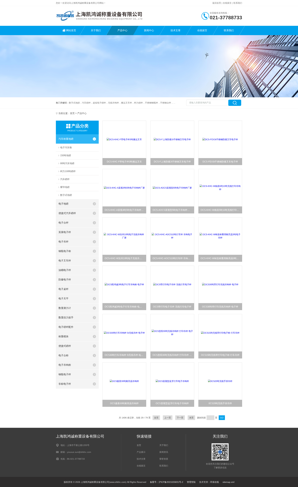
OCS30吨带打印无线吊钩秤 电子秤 (220, 306)
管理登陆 (191, 482)
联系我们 (237, 3)
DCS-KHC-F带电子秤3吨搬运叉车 (124, 161)
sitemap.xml (228, 482)
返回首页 (216, 3)
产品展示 (141, 452)
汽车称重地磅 (66, 139)
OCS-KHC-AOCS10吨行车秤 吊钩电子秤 (173, 258)
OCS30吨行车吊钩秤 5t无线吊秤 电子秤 (125, 355)
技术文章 (176, 30)
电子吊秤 (63, 241)
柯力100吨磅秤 (68, 171)
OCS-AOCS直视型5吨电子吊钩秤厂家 (172, 210)
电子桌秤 (63, 289)
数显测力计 (65, 308)
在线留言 (227, 3)
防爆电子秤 (65, 279)
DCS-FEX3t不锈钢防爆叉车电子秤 (220, 161)
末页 (191, 417)
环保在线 (214, 482)
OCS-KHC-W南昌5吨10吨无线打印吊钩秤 (221, 210)
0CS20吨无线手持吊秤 (220, 403)
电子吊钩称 (65, 365)
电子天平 (63, 298)
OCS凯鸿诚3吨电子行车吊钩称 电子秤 (124, 306)
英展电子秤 (65, 232)
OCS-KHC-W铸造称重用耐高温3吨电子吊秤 (221, 258)
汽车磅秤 (65, 179)
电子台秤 (63, 222)
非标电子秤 (65, 384)
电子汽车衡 (66, 147)
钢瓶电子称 (65, 251)
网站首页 (71, 30)
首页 (72, 113)
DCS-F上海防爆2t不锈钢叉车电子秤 (172, 161)
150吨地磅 (65, 155)
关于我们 (96, 30)
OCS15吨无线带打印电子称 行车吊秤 (220, 355)
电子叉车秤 (65, 260)
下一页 (180, 417)
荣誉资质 (163, 459)
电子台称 (63, 355)
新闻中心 (149, 30)
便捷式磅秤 (65, 346)
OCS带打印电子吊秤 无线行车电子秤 (172, 306)
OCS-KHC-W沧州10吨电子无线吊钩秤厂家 (125, 258)
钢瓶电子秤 (65, 374)
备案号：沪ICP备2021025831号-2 (166, 482)
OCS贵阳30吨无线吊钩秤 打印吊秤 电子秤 (173, 355)
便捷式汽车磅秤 (67, 213)
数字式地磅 (66, 195)
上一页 (167, 417)
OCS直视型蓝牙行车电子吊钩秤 (172, 403)
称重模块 (63, 336)
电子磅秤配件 (66, 327)
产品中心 (122, 30)
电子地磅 (63, 203)
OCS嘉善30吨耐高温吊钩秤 (124, 403)
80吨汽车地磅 (67, 163)
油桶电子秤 (65, 270)
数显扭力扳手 (66, 317)
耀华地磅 (65, 187)
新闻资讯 (163, 452)
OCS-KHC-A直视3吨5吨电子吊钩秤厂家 (125, 210)
